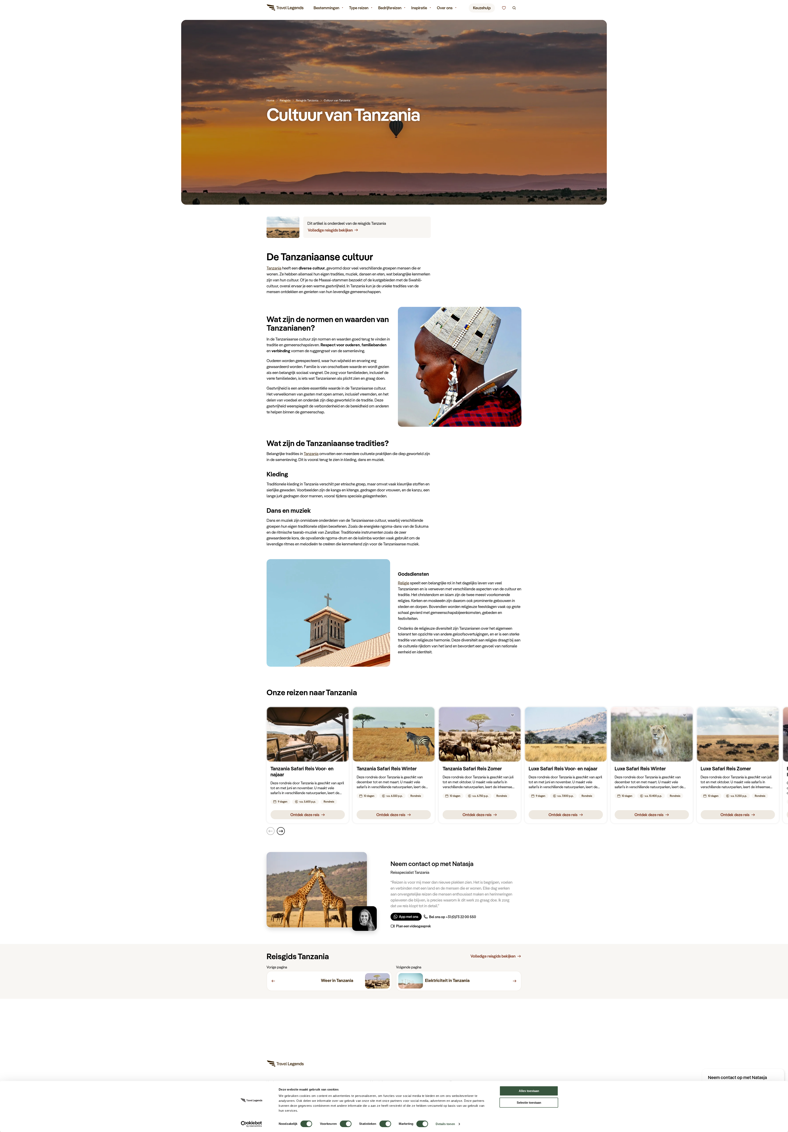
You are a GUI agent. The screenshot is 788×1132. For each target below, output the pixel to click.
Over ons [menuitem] (444, 7)
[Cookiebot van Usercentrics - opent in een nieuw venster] (251, 1124)
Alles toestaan (529, 1091)
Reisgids (285, 100)
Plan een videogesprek (413, 926)
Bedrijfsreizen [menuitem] (389, 7)
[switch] (346, 1122)
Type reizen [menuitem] (358, 7)
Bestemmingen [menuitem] (326, 7)
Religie (403, 582)
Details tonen (445, 1124)
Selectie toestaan (529, 1102)
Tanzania (274, 268)
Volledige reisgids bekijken (330, 230)
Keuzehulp (482, 7)
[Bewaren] (340, 715)
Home (270, 100)
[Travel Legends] (285, 8)
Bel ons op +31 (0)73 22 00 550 (452, 916)
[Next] (281, 831)
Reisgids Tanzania (307, 100)
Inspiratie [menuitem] (419, 7)
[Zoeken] (514, 8)
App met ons (408, 916)
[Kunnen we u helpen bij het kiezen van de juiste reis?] (504, 8)
